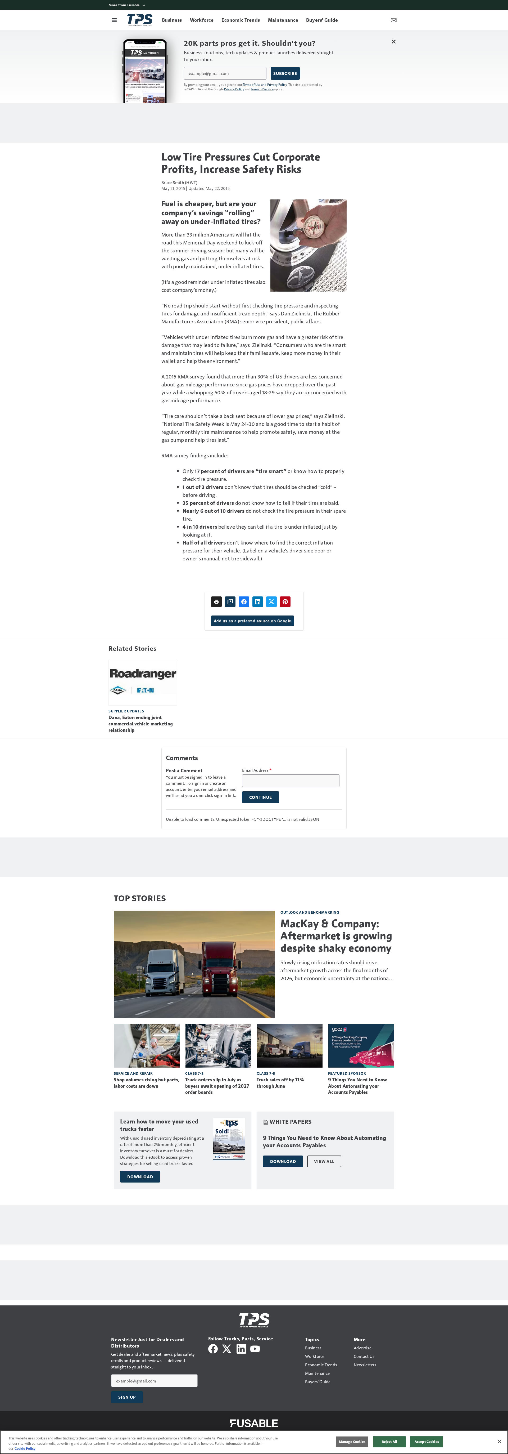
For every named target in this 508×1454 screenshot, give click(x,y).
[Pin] (285, 601)
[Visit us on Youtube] (255, 1348)
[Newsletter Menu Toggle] (394, 19)
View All (324, 1161)
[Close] (499, 1441)
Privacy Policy (234, 89)
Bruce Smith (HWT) (179, 182)
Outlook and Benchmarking (309, 912)
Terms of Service (262, 89)
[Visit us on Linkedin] (241, 1348)
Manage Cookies (352, 1441)
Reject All (389, 1441)
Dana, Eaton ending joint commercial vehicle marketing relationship (140, 724)
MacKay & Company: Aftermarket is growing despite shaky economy (336, 935)
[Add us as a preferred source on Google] (230, 601)
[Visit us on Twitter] (227, 1348)
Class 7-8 (194, 1073)
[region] (254, 1442)
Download (140, 1176)
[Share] (244, 601)
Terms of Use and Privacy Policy (265, 84)
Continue (260, 797)
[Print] (216, 601)
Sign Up (127, 1397)
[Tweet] (271, 601)
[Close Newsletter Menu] (393, 41)
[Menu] (114, 19)
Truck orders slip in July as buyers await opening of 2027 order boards (217, 1086)
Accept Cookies (427, 1441)
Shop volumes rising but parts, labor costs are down (147, 1083)
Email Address (257, 770)
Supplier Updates (126, 711)
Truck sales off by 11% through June (281, 1083)
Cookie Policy (25, 1448)
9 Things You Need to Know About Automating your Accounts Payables (357, 1086)
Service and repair (133, 1073)
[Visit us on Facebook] (213, 1348)
